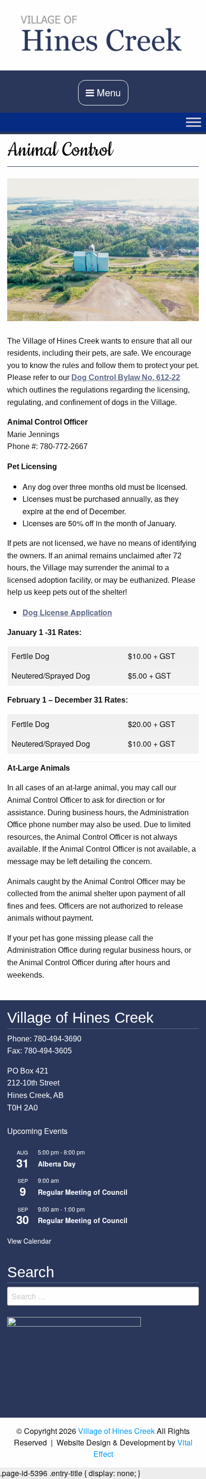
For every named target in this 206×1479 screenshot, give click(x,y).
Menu (107, 92)
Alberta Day (57, 1163)
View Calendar (29, 1241)
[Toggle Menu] (193, 122)
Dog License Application (67, 612)
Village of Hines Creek (116, 1430)
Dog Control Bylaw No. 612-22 (125, 377)
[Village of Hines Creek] (103, 33)
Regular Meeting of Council (82, 1192)
